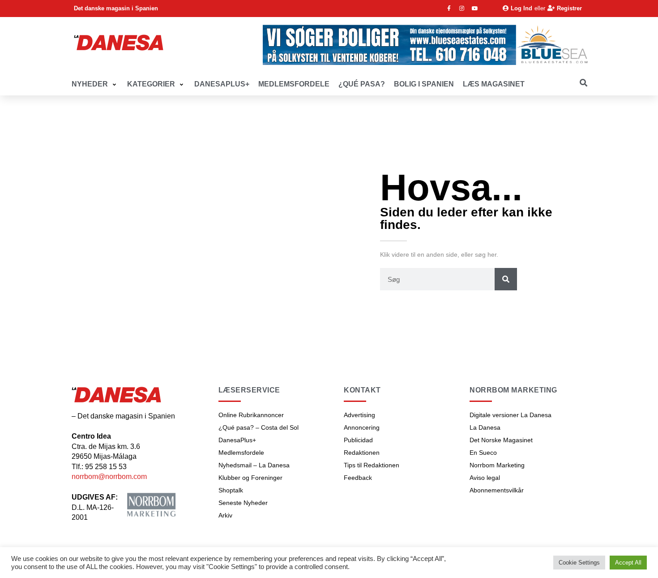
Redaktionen (362, 452)
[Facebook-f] (449, 8)
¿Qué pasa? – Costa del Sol (258, 427)
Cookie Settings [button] (579, 562)
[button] (95, 84)
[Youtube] (475, 8)
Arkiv (225, 515)
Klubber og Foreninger (250, 477)
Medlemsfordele (241, 452)
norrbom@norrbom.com (109, 476)
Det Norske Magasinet (501, 440)
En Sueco (483, 452)
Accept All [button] (628, 562)
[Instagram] (462, 8)
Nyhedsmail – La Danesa (254, 465)
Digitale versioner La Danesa (510, 414)
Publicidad (358, 440)
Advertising (359, 414)
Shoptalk (230, 490)
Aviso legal (485, 477)
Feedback (358, 477)
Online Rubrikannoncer (251, 414)
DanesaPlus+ (237, 440)
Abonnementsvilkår (497, 490)
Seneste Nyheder (243, 502)
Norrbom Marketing (497, 465)
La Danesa (485, 427)
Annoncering (362, 427)
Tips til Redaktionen (371, 465)
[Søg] (506, 279)
